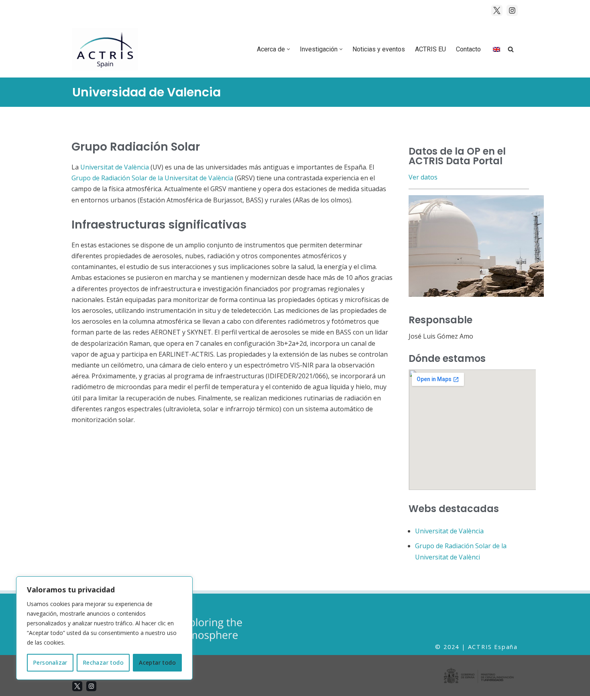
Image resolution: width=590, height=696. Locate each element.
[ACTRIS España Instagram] (512, 10)
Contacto (468, 49)
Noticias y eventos (378, 49)
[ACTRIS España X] (497, 10)
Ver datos (423, 177)
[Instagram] (91, 686)
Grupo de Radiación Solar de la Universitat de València (152, 177)
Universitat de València (114, 167)
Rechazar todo (103, 662)
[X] (77, 686)
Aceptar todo (157, 662)
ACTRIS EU (430, 49)
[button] (288, 49)
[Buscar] (511, 49)
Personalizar (50, 662)
